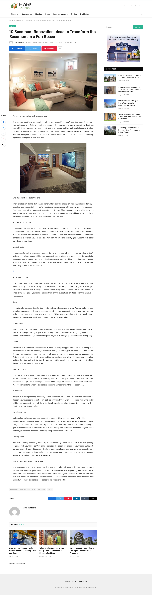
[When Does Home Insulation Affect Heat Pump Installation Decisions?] (110, 117)
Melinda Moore (20, 42)
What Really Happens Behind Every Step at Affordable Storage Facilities (51, 550)
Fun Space (41, 490)
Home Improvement (60, 14)
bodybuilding (25, 490)
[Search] (142, 14)
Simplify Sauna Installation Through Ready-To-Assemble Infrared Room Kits (129, 89)
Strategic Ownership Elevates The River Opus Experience (129, 76)
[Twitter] (3, 127)
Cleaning (14, 14)
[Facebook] (3, 122)
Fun (33, 490)
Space (50, 490)
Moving (74, 14)
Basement (13, 490)
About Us (138, 6)
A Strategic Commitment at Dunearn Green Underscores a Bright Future (130, 130)
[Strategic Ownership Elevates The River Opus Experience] (110, 78)
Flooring (38, 14)
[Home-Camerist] (20, 5)
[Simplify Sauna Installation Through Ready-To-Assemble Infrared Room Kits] (110, 90)
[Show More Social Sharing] (60, 48)
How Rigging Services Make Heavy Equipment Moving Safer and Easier (22, 550)
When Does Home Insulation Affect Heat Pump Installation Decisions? (130, 116)
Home (47, 14)
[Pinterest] (3, 139)
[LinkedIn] (3, 133)
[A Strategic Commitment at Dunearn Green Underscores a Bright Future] (110, 130)
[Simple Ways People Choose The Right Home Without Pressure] (83, 537)
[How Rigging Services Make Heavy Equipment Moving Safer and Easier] (22, 537)
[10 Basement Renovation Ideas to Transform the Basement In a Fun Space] (53, 82)
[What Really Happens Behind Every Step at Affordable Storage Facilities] (53, 537)
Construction (27, 14)
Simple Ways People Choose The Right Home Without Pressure (82, 550)
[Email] (3, 144)
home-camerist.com (90, 587)
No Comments (61, 42)
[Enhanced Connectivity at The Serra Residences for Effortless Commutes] (110, 103)
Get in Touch (128, 6)
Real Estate (84, 14)
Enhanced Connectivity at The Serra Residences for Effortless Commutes (129, 103)
